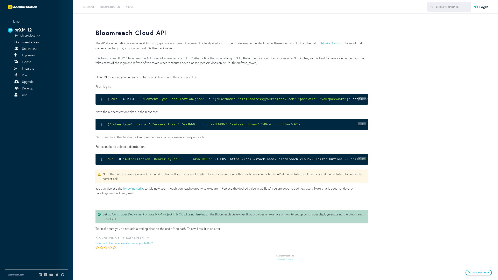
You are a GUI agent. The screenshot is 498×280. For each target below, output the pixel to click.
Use (24, 95)
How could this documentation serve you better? (124, 243)
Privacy (289, 259)
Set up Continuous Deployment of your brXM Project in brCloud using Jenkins (154, 214)
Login (483, 6)
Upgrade (27, 82)
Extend (26, 62)
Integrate (27, 68)
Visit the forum (481, 272)
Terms (281, 259)
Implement (28, 55)
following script (133, 188)
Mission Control (331, 43)
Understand (29, 48)
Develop (27, 88)
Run (24, 75)
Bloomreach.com (16, 274)
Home (15, 21)
